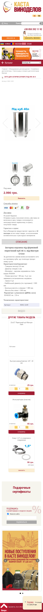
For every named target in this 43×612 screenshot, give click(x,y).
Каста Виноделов (21, 607)
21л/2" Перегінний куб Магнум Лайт (21, 323)
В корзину (21, 393)
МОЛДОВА (18, 44)
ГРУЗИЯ (29, 44)
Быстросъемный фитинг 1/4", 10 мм (21, 362)
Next (38, 123)
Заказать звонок (32, 38)
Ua (34, 16)
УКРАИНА (7, 44)
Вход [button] (6, 23)
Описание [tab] (21, 241)
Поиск (18, 23)
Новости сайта (14, 514)
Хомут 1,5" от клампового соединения (21, 439)
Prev (5, 123)
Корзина (30, 602)
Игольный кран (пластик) (21, 399)
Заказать (21, 198)
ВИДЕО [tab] (21, 311)
